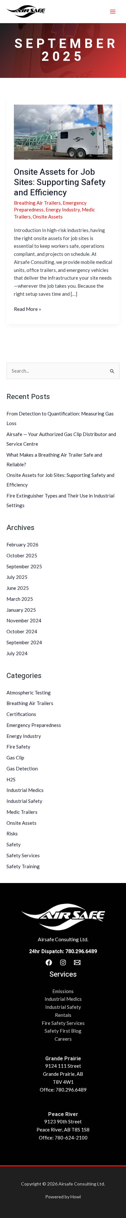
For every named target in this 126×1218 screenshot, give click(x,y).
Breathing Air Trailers (29, 703)
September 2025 (24, 566)
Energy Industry (23, 736)
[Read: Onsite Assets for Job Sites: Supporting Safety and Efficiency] (63, 131)
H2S (11, 779)
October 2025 (21, 555)
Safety (13, 844)
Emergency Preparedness (33, 725)
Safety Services (23, 855)
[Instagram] (63, 962)
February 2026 (22, 544)
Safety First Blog (63, 1031)
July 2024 (16, 653)
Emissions (63, 991)
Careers (63, 1039)
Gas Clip (15, 757)
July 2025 (16, 577)
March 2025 (19, 599)
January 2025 (21, 610)
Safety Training (23, 866)
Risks (12, 833)
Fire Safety (18, 746)
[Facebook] (49, 962)
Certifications (21, 714)
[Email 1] (77, 962)
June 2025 (17, 588)
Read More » (27, 308)
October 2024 (21, 631)
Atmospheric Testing (28, 692)
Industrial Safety (24, 801)
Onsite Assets (21, 823)
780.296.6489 (81, 951)
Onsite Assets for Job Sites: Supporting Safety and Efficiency (60, 182)
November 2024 (23, 620)
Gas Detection (22, 768)
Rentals (63, 1015)
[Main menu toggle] (113, 11)
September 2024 (24, 642)
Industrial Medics (25, 790)
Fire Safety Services (63, 1023)
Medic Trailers (21, 812)
